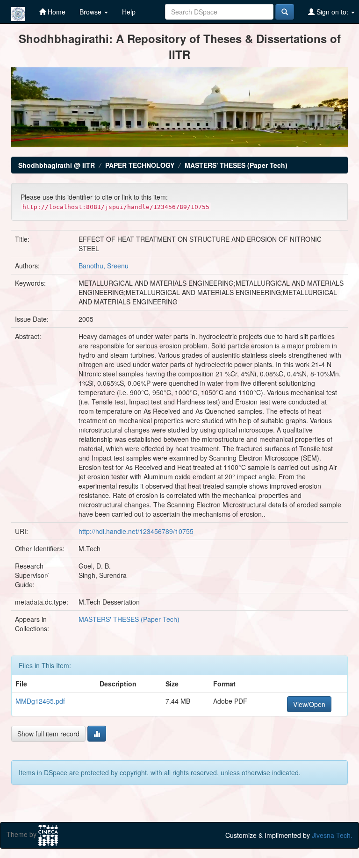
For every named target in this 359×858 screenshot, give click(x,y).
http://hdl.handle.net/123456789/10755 (136, 531)
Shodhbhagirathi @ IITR (56, 165)
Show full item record (48, 733)
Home (55, 11)
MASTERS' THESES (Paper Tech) (236, 165)
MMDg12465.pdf (40, 701)
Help (129, 11)
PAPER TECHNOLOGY (139, 165)
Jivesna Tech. (332, 835)
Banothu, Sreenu (104, 265)
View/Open (309, 704)
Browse (91, 11)
